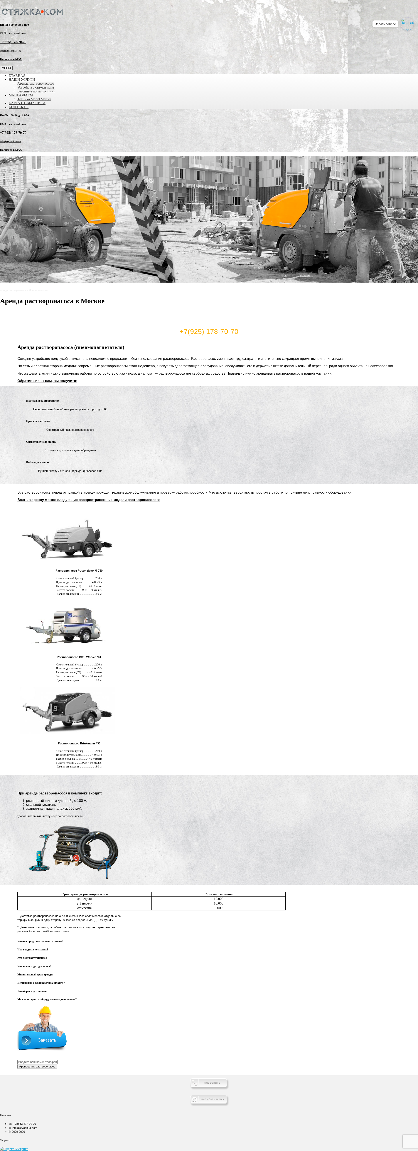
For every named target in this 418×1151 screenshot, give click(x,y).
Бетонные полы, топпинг (36, 91)
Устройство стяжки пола (35, 87)
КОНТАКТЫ (19, 107)
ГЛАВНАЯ (17, 75)
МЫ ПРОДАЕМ (21, 95)
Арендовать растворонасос (37, 1066)
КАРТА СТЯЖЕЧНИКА (27, 103)
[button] (83, 941)
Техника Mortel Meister (34, 99)
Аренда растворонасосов (35, 83)
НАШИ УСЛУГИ (22, 79)
